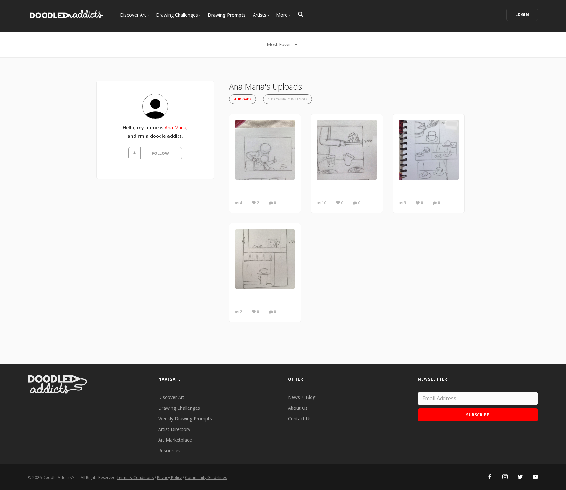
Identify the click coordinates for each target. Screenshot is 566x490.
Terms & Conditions (135, 477)
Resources (169, 450)
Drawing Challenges (179, 408)
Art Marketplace (175, 440)
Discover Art (171, 397)
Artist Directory (174, 429)
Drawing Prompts (227, 15)
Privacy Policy (169, 477)
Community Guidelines (206, 477)
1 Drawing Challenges (287, 99)
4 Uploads (242, 99)
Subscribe (477, 415)
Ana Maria (175, 127)
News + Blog (301, 397)
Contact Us (299, 418)
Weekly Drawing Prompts (185, 418)
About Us (298, 408)
